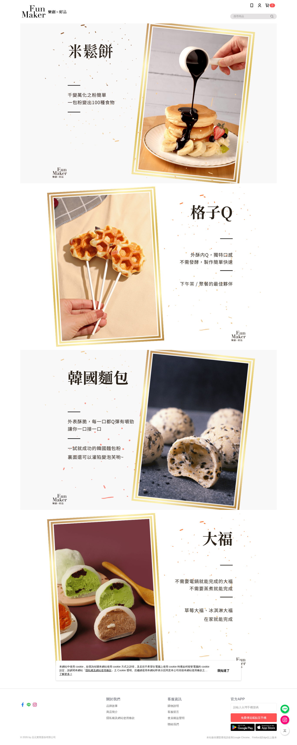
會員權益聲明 (176, 718)
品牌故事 (112, 705)
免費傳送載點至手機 (253, 717)
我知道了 (223, 670)
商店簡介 (112, 712)
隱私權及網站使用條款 (120, 718)
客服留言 (173, 712)
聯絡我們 (173, 724)
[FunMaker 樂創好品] (44, 11)
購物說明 (173, 705)
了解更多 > (65, 674)
